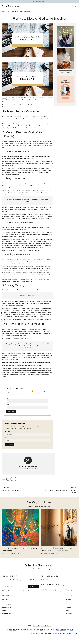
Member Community (71, 615)
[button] (2, 317)
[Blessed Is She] (13, 6)
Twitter (68, 610)
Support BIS (5, 598)
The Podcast (69, 612)
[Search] (72, 6)
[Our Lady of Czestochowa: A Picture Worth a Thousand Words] (20, 527)
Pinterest (68, 607)
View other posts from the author (28, 469)
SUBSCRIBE (11, 411)
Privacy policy (43, 633)
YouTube (68, 598)
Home (3, 11)
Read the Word (65, 72)
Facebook (69, 601)
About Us (4, 601)
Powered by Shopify (46, 625)
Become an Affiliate (7, 607)
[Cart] (76, 6)
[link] (8, 479)
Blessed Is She (36, 625)
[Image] (65, 36)
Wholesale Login (6, 610)
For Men (4, 615)
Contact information (72, 633)
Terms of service (52, 633)
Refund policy (34, 633)
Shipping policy (62, 633)
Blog (8, 11)
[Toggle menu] (2, 6)
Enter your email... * (9, 585)
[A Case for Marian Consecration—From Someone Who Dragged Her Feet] (59, 527)
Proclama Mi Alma (6, 612)
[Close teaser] (4, 309)
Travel (4, 98)
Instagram (69, 604)
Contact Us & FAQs (7, 604)
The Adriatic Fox (39, 368)
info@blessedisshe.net (46, 579)
